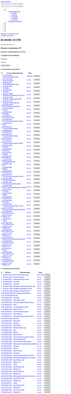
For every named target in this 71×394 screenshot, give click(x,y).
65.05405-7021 (7, 341)
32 (1, 186)
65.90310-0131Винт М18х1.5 (7, 138)
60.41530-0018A (8, 376)
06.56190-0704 (7, 355)
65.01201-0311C (8, 318)
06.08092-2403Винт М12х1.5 (7, 131)
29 (1, 175)
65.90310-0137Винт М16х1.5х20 (8, 116)
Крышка (16, 323)
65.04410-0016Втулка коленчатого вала (11, 83)
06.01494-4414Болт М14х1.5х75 (8, 230)
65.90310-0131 (7, 314)
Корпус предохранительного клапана (25, 343)
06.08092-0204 (7, 334)
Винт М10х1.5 (17, 350)
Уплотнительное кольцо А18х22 (23, 316)
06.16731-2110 (7, 362)
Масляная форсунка (19, 327)
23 (1, 153)
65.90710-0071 (7, 348)
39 (1, 212)
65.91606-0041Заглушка (7, 112)
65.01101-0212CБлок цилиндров (8, 79)
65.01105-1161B (8, 286)
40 (1, 216)
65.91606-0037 (7, 284)
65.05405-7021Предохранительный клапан (12, 182)
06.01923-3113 (7, 325)
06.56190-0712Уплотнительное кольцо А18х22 (13, 142)
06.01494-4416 (7, 390)
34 (1, 194)
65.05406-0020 (7, 343)
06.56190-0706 (7, 337)
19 (1, 138)
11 (1, 109)
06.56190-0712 (7, 316)
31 (1, 183)
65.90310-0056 (7, 350)
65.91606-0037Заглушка (7, 90)
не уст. (29, 79)
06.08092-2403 (7, 309)
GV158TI (15, 16)
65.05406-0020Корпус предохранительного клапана (14, 186)
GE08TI (14, 13)
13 (1, 116)
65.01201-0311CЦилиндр (8, 146)
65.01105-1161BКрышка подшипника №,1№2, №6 (13, 94)
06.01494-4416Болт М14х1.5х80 (8, 260)
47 (1, 241)
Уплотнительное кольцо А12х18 (23, 355)
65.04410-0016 (7, 279)
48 (1, 245)
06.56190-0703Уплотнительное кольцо (10, 134)
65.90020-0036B (8, 293)
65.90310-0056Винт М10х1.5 (7, 197)
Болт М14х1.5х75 (18, 371)
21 (1, 146)
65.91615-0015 (7, 323)
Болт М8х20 (17, 325)
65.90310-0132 (7, 304)
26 (1, 164)
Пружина (16, 353)
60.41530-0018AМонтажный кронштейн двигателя (14, 238)
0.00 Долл (30, 76)
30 (1, 179)
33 (1, 190)
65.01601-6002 (7, 327)
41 (1, 219)
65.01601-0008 (7, 339)
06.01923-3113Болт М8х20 (7, 157)
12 (1, 113)
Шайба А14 (17, 362)
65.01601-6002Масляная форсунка (9, 160)
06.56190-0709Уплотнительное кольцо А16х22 (13, 120)
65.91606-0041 (7, 297)
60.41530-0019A (8, 357)
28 (1, 172)
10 (1, 105)
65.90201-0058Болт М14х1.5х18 (8, 212)
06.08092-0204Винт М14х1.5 (7, 171)
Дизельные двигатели (15, 21)
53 (1, 264)
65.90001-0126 (7, 330)
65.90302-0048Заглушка (7, 87)
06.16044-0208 (7, 332)
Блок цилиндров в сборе (21, 274)
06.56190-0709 (7, 302)
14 (1, 120)
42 (1, 223)
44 (1, 230)
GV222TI (15, 20)
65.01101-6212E (8, 274)
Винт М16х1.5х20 (19, 300)
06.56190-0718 (7, 307)
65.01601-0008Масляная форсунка (9, 179)
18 (1, 135)
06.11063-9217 (7, 364)
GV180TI (15, 18)
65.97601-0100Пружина (7, 201)
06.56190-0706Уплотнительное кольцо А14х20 (13, 175)
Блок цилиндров (18, 277)
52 (1, 260)
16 (1, 127)
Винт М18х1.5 (17, 314)
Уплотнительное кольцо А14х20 (23, 337)
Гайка (15, 364)
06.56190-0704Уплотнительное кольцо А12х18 (13, 204)
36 (1, 201)
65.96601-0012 (7, 320)
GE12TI (14, 15)
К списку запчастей (7, 35)
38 (1, 208)
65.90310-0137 (7, 300)
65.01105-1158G (8, 288)
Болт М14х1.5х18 (18, 360)
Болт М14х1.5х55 (18, 366)
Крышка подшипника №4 (21, 290)
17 (1, 131)
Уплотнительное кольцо (20, 307)
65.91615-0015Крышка (7, 153)
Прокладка (16, 320)
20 (1, 142)
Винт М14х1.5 (17, 334)
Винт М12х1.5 (17, 309)
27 (1, 168)
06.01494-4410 (7, 366)
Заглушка (16, 281)
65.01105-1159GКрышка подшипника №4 (11, 101)
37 (1, 205)
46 (1, 238)
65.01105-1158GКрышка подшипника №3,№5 (12, 98)
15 (1, 124)
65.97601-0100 (7, 353)
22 (1, 149)
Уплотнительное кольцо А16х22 (23, 302)
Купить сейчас (5, 65)
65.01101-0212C (8, 277)
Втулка (15, 295)
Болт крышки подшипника (21, 293)
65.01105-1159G (8, 290)
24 (1, 157)
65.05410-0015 (7, 346)
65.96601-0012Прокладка (7, 149)
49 (1, 249)
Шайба (15, 332)
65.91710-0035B (8, 295)
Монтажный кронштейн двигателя (24, 357)
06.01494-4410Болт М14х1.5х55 (8, 223)
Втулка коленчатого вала (21, 279)
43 (1, 227)
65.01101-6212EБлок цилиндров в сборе (10, 76)
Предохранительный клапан (22, 341)
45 (1, 234)
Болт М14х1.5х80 (18, 390)
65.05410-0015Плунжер (7, 190)
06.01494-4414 (7, 371)
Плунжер (16, 346)
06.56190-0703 (7, 311)
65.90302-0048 (7, 281)
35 (1, 197)
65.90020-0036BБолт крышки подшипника (11, 105)
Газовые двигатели (14, 11)
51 (1, 256)
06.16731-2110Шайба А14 (7, 216)
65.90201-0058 (7, 360)
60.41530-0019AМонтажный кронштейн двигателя (14, 208)
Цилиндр (16, 318)
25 (1, 160)
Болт (14, 330)
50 (1, 253)
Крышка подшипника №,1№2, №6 (24, 286)
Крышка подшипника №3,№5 (22, 288)
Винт (15, 304)
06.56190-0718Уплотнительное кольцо (10, 127)
